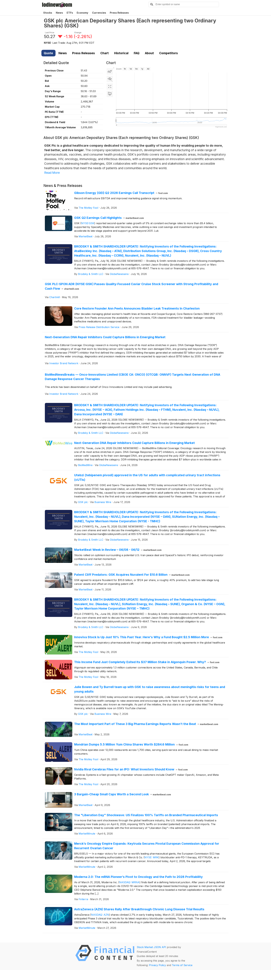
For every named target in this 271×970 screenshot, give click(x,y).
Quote (48, 53)
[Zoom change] (110, 79)
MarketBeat (85, 236)
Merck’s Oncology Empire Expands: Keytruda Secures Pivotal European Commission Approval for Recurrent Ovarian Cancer (146, 846)
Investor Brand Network (63, 363)
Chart (104, 53)
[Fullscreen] (110, 86)
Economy (82, 12)
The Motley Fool (88, 207)
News (59, 12)
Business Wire (102, 502)
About (149, 53)
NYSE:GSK (87, 223)
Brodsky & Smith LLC (90, 274)
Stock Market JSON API (151, 947)
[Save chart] (110, 94)
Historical (121, 53)
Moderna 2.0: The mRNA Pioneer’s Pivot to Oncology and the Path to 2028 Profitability (138, 877)
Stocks (47, 12)
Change (77, 32)
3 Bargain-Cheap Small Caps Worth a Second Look (122, 794)
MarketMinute (87, 833)
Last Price (49, 32)
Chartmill (54, 297)
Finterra (83, 899)
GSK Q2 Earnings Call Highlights (109, 218)
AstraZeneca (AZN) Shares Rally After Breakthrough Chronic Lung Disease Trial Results (139, 909)
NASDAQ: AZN (100, 914)
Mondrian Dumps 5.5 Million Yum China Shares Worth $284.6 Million (131, 744)
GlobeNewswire (119, 274)
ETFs (70, 12)
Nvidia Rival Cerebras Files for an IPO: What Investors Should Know (131, 769)
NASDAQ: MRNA (129, 882)
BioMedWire (85, 465)
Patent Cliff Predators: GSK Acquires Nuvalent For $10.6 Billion (132, 574)
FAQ (136, 53)
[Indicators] (110, 71)
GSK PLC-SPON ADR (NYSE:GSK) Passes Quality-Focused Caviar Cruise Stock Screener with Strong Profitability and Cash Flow (131, 286)
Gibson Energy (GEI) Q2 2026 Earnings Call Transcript (121, 193)
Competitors (168, 53)
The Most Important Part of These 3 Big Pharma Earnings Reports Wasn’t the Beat (146, 724)
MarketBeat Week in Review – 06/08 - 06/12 (118, 550)
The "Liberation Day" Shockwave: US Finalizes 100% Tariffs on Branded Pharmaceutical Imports (146, 815)
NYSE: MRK (151, 857)
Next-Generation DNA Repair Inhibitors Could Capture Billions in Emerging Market (105, 337)
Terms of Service (182, 965)
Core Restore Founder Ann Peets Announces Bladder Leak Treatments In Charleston (137, 308)
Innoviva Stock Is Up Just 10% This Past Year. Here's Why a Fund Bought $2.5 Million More (148, 637)
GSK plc (83, 502)
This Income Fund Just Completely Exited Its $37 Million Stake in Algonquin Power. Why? (147, 662)
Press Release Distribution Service (99, 327)
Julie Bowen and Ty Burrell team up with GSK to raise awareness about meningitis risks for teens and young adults (149, 689)
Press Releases (119, 12)
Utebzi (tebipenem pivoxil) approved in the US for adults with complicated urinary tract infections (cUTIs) (147, 477)
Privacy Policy (157, 965)
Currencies (99, 12)
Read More (52, 173)
